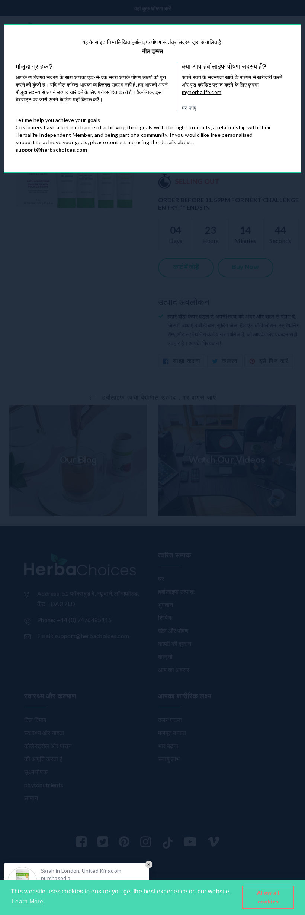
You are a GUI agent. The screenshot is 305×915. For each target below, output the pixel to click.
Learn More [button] (27, 901)
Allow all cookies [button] (268, 897)
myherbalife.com (202, 92)
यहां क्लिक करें (86, 99)
